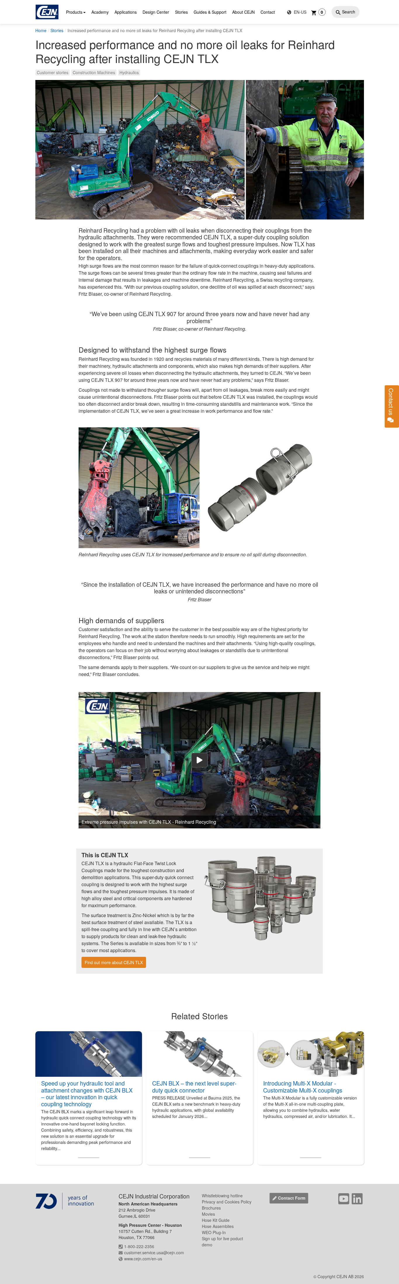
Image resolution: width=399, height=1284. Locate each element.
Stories (181, 12)
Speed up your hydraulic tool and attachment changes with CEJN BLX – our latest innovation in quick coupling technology (87, 1093)
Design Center (156, 12)
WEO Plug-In (214, 1232)
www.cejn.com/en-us (143, 1259)
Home (40, 30)
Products (74, 12)
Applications (126, 12)
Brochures (211, 1208)
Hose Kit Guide (216, 1220)
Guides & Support (210, 12)
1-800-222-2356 (139, 1246)
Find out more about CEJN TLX (114, 962)
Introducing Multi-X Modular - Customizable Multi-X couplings (302, 1086)
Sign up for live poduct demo (222, 1242)
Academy (100, 12)
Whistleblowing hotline (222, 1195)
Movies (208, 1214)
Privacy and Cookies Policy (226, 1202)
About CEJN (243, 12)
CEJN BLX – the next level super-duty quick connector (194, 1086)
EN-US (299, 12)
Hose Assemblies (218, 1226)
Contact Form (291, 1198)
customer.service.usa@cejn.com (154, 1252)
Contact (268, 12)
